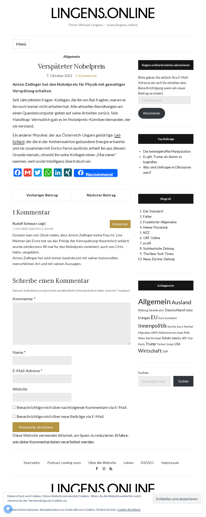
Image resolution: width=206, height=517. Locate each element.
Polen (141, 338)
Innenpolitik (152, 325)
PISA (186, 332)
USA (177, 344)
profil (147, 243)
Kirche (172, 326)
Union (170, 344)
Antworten (120, 224)
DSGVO (147, 462)
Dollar (189, 310)
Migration (144, 332)
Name (19, 352)
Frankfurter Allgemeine (160, 222)
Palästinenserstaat (171, 332)
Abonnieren (151, 113)
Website (20, 388)
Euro (161, 318)
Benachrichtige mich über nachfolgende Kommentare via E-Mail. (72, 407)
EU (154, 317)
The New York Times (158, 254)
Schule (166, 338)
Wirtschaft (150, 351)
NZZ (146, 233)
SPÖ (184, 338)
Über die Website (102, 462)
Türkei (161, 344)
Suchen (143, 373)
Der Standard (153, 211)
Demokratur (156, 310)
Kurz (180, 326)
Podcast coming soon (64, 462)
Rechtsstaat (153, 338)
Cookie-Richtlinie (128, 509)
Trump (150, 343)
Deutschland (175, 310)
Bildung (143, 310)
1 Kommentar (86, 75)
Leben (128, 462)
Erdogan (144, 318)
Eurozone (171, 318)
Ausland (181, 302)
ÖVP (165, 351)
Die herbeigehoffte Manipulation (167, 151)
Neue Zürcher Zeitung (159, 259)
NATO (154, 332)
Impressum (170, 462)
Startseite (32, 462)
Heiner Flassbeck (155, 227)
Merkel (188, 326)
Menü (21, 43)
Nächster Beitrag (101, 195)
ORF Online (151, 238)
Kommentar (24, 298)
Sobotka (176, 338)
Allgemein (71, 56)
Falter (147, 216)
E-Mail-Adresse (27, 370)
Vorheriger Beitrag (42, 195)
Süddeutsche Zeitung (158, 248)
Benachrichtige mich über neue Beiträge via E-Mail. (60, 416)
